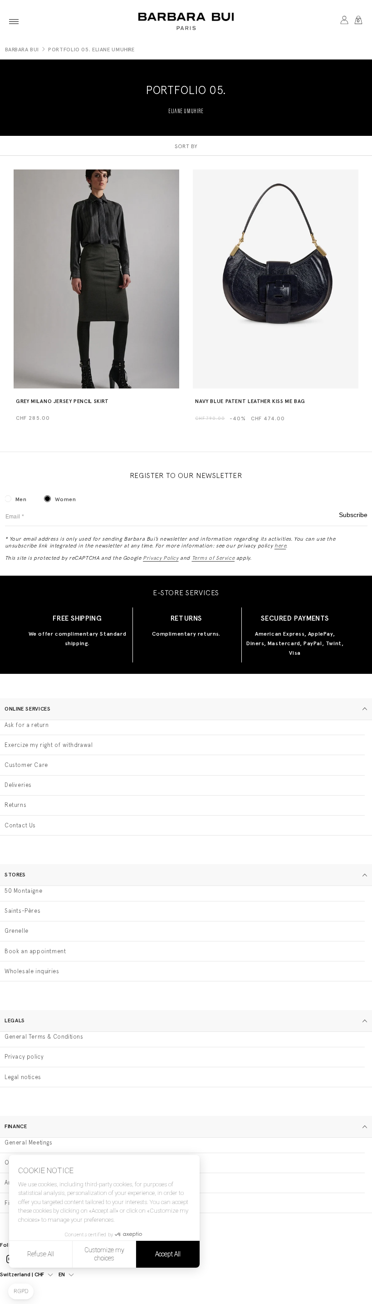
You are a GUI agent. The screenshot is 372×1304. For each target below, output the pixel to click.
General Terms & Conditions (44, 1036)
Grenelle (17, 930)
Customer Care (26, 764)
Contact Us (20, 825)
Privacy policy (24, 1056)
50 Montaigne (23, 890)
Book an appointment (35, 951)
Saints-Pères (22, 910)
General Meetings (29, 1142)
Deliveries (18, 784)
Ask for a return (27, 725)
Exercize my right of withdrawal (49, 745)
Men (21, 499)
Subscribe (353, 515)
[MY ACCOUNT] (344, 21)
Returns (15, 804)
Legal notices (23, 1077)
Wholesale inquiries (32, 971)
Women (65, 499)
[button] (14, 21)
